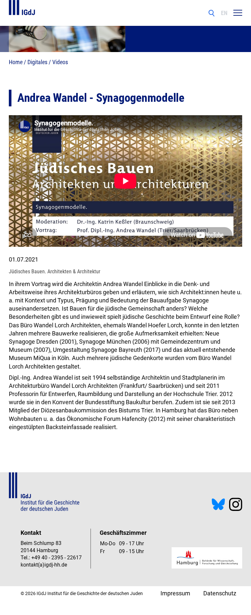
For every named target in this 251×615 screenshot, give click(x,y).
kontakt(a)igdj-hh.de (44, 565)
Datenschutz (219, 593)
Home (16, 62)
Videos (60, 62)
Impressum (175, 593)
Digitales (37, 62)
